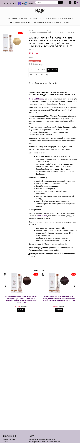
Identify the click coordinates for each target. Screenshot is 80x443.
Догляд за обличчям (37, 22)
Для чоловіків (53, 22)
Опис (31, 83)
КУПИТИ (21, 310)
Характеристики (41, 83)
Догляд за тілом (31, 18)
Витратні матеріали (18, 22)
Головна (5, 441)
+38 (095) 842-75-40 (9, 3)
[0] (75, 2)
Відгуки (53, 83)
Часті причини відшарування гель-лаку (42, 439)
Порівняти (52, 70)
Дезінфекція (67, 18)
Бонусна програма (8, 439)
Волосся (12, 18)
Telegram (30, 3)
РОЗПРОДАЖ (64, 22)
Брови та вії (55, 18)
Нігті (20, 18)
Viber (22, 3)
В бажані (41, 70)
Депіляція (44, 18)
